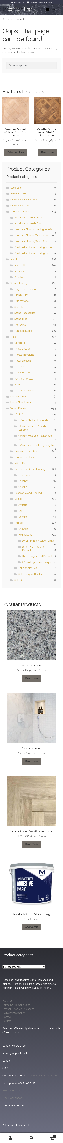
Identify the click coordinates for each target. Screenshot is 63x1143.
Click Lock (16, 187)
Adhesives (24, 475)
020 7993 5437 (19, 2)
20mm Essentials (24, 457)
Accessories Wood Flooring (29, 469)
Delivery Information (13, 1013)
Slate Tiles (20, 307)
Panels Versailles (27, 568)
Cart (48, 1135)
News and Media (11, 1090)
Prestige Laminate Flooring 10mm (33, 247)
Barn (21, 510)
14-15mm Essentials (25, 451)
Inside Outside (22, 348)
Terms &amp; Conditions (16, 1004)
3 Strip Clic (20, 463)
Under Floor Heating (21, 402)
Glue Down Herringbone (23, 199)
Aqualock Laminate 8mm (28, 223)
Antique (22, 504)
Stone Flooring (18, 283)
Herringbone (25, 534)
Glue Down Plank (20, 205)
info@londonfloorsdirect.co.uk (41, 2)
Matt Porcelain (22, 360)
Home (9, 19)
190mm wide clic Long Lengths (36, 445)
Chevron (23, 528)
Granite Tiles (21, 295)
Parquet (18, 522)
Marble (14, 259)
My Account (10, 1138)
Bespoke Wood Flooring (28, 493)
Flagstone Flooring (25, 289)
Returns (6, 1021)
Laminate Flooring (20, 211)
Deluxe (18, 498)
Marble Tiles (21, 265)
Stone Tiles (20, 318)
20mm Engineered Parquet (37, 562)
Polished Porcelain (24, 378)
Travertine (20, 324)
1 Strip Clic (20, 414)
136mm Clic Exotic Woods (33, 420)
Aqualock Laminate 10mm (29, 217)
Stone (17, 384)
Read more (47, 152)
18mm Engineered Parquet (37, 556)
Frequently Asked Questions (18, 1008)
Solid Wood (21, 580)
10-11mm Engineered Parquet (38, 540)
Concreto (19, 342)
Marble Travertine (24, 354)
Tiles (13, 336)
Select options (15, 152)
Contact (7, 1017)
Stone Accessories (24, 312)
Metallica (19, 366)
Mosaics (19, 271)
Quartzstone (21, 301)
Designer (23, 516)
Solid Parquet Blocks (30, 574)
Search (31, 1138)
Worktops (20, 277)
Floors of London (12, 1098)
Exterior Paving (18, 193)
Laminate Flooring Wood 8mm (31, 241)
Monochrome (22, 372)
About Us (7, 1001)
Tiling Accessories (24, 390)
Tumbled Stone (23, 330)
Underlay (23, 487)
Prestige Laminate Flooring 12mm (33, 253)
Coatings (23, 481)
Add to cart (31, 927)
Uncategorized (18, 396)
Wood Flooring (18, 408)
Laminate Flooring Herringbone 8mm (35, 229)
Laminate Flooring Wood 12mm (32, 235)
